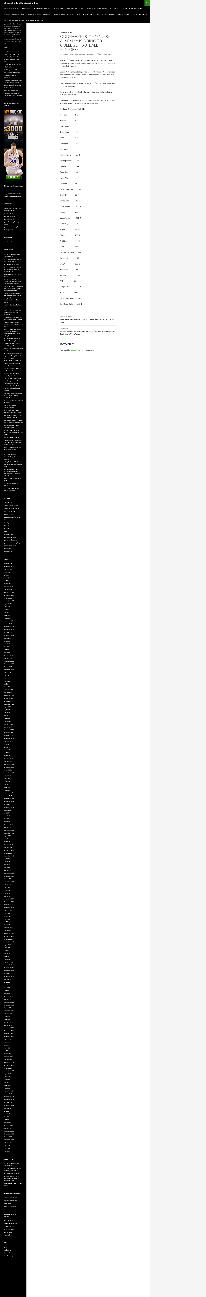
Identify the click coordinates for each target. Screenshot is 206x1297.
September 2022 (9, 635)
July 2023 (7, 606)
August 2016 (8, 836)
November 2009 (9, 1031)
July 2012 (7, 948)
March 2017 (7, 821)
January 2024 (8, 589)
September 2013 (9, 907)
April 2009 (7, 1051)
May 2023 (7, 612)
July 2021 (7, 675)
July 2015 (7, 859)
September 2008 (9, 1071)
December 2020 (9, 695)
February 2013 (8, 927)
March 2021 (7, 687)
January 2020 (8, 727)
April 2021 (7, 684)
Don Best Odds (8, 1221)
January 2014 (8, 896)
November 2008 (9, 1065)
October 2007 (8, 1102)
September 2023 (9, 601)
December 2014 (9, 873)
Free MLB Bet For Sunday (11, 437)
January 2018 (8, 796)
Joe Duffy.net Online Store (12, 517)
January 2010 (8, 1025)
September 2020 (9, 704)
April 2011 (7, 991)
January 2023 (8, 624)
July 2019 (7, 744)
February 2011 (8, 996)
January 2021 (8, 692)
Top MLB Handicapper (139, 14)
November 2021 (9, 664)
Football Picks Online (10, 1198)
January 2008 (8, 1094)
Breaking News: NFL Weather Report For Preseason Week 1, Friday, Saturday (13, 442)
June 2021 (7, 678)
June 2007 (7, 1114)
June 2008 (7, 1079)
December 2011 (9, 968)
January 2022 (8, 658)
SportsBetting (92, 103)
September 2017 (9, 807)
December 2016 (9, 830)
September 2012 (9, 942)
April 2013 (7, 922)
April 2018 (7, 787)
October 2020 (8, 701)
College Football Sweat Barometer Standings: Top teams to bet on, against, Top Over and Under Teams (87, 331)
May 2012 (7, 953)
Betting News (8, 503)
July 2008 (7, 1077)
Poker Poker (7, 1203)
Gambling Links (8, 514)
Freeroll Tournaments (10, 1200)
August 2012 (8, 945)
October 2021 (8, 667)
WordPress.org (8, 1256)
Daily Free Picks (115, 8)
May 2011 (7, 988)
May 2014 (7, 893)
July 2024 (7, 572)
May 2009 (7, 1048)
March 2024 (7, 584)
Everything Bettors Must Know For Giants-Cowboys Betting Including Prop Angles (13, 288)
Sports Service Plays (10, 546)
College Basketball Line (11, 505)
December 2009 (9, 1028)
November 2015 (9, 850)
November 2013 (9, 902)
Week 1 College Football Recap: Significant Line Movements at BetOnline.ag (12, 376)
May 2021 (7, 681)
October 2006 (8, 1137)
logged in (74, 350)
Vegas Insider (8, 1235)
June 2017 (7, 816)
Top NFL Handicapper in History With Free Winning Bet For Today (13, 432)
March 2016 (7, 841)
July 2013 (7, 913)
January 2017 (8, 827)
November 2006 (9, 1134)
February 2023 (8, 621)
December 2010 (9, 1002)
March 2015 (7, 867)
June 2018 (7, 781)
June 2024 (7, 575)
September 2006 (9, 1140)
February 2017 (8, 824)
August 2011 (8, 979)
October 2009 (8, 1034)
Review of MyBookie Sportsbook (39, 14)
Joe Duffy (92, 54)
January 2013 (8, 930)
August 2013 (8, 910)
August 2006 (8, 1142)
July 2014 (7, 887)
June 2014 (7, 890)
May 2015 (7, 864)
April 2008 (7, 1085)
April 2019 (7, 753)
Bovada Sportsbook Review (97, 8)
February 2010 (8, 1022)
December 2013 (9, 899)
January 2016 (8, 847)
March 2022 (7, 652)
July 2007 (7, 1111)
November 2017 (9, 801)
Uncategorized (66, 32)
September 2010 (9, 1011)
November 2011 (9, 970)
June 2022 (7, 644)
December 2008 (9, 1062)
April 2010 (7, 1019)
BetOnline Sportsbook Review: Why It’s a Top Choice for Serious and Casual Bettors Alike (53, 8)
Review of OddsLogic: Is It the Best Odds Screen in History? (74, 14)
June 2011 (7, 985)
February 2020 (8, 724)
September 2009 (9, 1036)
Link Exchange (8, 520)
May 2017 (7, 819)
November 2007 (9, 1099)
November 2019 (9, 733)
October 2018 (8, 770)
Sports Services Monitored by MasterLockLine (113, 14)
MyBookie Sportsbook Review (14, 14)
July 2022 (7, 641)
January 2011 (8, 999)
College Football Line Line (11, 508)
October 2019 (8, 735)
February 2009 (8, 1056)
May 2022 (7, 647)
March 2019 (7, 756)
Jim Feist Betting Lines (10, 1223)
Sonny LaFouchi (9, 1229)
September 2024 (9, 566)
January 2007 (8, 1128)
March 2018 (7, 790)
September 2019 (9, 738)
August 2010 (8, 1013)
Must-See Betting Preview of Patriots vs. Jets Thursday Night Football (13, 324)
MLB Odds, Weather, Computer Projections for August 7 (12, 457)
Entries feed (7, 1250)
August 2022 (8, 638)
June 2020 (7, 713)
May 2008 (7, 1082)
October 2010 (8, 1008)
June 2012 (7, 950)
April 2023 (7, 615)
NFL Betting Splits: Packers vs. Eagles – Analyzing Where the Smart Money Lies (13, 356)
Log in (5, 1247)
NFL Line (6, 528)
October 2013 (8, 905)
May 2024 (7, 578)
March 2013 (7, 925)
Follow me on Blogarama (13, 196)
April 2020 (7, 718)
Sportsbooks (7, 548)
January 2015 (8, 870)
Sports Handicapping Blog (12, 543)
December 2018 (9, 764)
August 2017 (8, 810)
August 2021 (8, 672)
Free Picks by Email (9, 511)
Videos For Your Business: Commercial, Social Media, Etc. (23, 20)
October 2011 (8, 973)
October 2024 (8, 563)
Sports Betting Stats (10, 537)
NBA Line (6, 526)
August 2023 (8, 604)
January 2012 (8, 965)
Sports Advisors (8, 1232)
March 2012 (7, 959)
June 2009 (7, 1045)
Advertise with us (9, 242)
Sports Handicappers (10, 540)
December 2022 (9, 627)
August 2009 (8, 1039)
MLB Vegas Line (8, 523)
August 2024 (8, 569)
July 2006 (7, 1145)
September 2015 (9, 856)
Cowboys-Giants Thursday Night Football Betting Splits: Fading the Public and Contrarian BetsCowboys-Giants (12, 298)
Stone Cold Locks (9, 551)
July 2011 (7, 982)
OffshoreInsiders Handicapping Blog (21, 3)
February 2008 (8, 1091)
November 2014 (9, 876)
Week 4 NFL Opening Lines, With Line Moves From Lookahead (12, 312)
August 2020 (8, 707)
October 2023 (8, 598)
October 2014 (8, 879)
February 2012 (8, 962)
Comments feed (8, 1253)
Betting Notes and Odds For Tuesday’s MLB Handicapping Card (13, 464)
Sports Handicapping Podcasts (13, 227)
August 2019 (8, 741)
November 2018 (9, 767)
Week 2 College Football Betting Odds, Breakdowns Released (12, 388)
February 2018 (8, 793)
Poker (5, 531)
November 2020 (9, 698)
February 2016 (8, 844)
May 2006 (7, 1151)
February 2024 (8, 586)
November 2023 (9, 595)
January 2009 (8, 1059)
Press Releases (8, 213)
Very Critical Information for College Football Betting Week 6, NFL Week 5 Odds (87, 320)
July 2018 (7, 778)
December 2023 (9, 592)
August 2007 (8, 1108)
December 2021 (9, 661)
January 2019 (8, 761)
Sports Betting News (10, 219)
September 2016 (9, 833)
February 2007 (8, 1125)
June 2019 (7, 747)
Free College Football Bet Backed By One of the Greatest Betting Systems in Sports (13, 281)
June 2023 (7, 609)
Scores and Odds (9, 534)
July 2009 (7, 1042)
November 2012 (9, 936)
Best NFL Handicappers (11, 8)
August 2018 (8, 776)
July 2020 (7, 710)
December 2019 (9, 730)
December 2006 (9, 1131)
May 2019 (7, 750)
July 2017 (7, 813)
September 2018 (9, 773)
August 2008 (8, 1074)
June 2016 (7, 839)
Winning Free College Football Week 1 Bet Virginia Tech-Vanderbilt (13, 395)
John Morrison (8, 1226)
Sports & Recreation (10, 216)
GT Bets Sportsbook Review (133, 8)
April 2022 (7, 649)
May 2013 (7, 919)
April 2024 (7, 581)
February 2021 (8, 690)
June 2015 (7, 862)
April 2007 (7, 1120)
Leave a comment (105, 54)
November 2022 (9, 629)
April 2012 (7, 956)
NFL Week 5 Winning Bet (11, 264)
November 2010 (9, 1005)
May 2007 (7, 1117)
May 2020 (7, 715)
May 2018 (7, 784)
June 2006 (7, 1148)
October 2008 (8, 1068)
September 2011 (9, 976)
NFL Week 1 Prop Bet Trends (12, 361)
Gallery (65, 54)
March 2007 (7, 1122)
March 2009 (7, 1054)
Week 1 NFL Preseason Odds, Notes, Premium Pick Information (13, 450)
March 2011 (7, 993)
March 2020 (7, 721)
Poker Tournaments (10, 1206)
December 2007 (9, 1097)
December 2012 (9, 933)
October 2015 (8, 853)
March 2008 (7, 1088)
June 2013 (7, 916)
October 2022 (8, 632)
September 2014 (9, 882)
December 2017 (9, 799)
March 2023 (7, 618)
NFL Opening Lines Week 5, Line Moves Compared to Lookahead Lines (12, 269)
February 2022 (8, 655)
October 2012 (8, 939)
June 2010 (7, 1016)
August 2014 (8, 884)
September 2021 (9, 670)
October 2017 (8, 804)
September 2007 (9, 1105)
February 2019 (8, 758)
